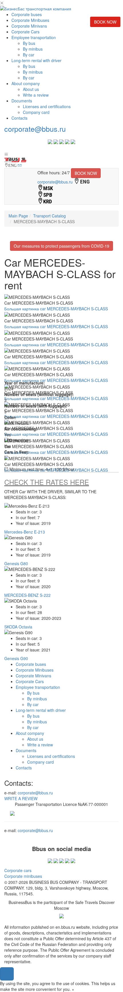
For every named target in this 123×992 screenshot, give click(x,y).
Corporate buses (26, 14)
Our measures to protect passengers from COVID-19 (61, 246)
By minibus (33, 49)
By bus (29, 43)
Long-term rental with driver (36, 60)
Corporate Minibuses (30, 20)
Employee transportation (33, 37)
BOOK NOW (105, 22)
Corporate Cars (25, 32)
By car (28, 55)
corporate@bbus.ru (35, 128)
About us (31, 89)
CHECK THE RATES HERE (46, 482)
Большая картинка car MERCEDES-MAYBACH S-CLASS (56, 308)
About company (25, 83)
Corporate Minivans (29, 26)
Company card (36, 112)
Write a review (36, 95)
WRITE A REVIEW (20, 798)
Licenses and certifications (47, 106)
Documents (21, 101)
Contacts (19, 118)
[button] (7, 973)
